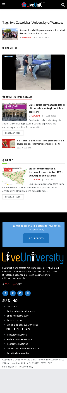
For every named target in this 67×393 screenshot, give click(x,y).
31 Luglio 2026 (49, 116)
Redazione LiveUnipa (17, 343)
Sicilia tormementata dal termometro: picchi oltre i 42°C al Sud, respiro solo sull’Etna (46, 172)
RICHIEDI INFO (36, 238)
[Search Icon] (63, 4)
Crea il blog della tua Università (22, 324)
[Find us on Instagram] (28, 293)
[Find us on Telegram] (20, 293)
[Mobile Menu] (3, 4)
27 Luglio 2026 (25, 148)
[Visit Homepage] (33, 4)
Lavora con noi (14, 320)
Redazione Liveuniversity (19, 339)
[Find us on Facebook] (5, 293)
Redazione (26, 37)
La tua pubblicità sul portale (21, 311)
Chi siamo (12, 306)
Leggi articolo (14, 133)
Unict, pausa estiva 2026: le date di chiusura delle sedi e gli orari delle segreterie (47, 108)
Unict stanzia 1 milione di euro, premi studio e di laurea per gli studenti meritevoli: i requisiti (40, 142)
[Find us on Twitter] (13, 293)
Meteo (8, 170)
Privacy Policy (26, 366)
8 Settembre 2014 (41, 37)
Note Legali (11, 284)
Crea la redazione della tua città (23, 348)
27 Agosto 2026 (50, 180)
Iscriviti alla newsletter (18, 353)
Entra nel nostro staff (17, 315)
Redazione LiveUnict (17, 334)
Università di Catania (11, 107)
